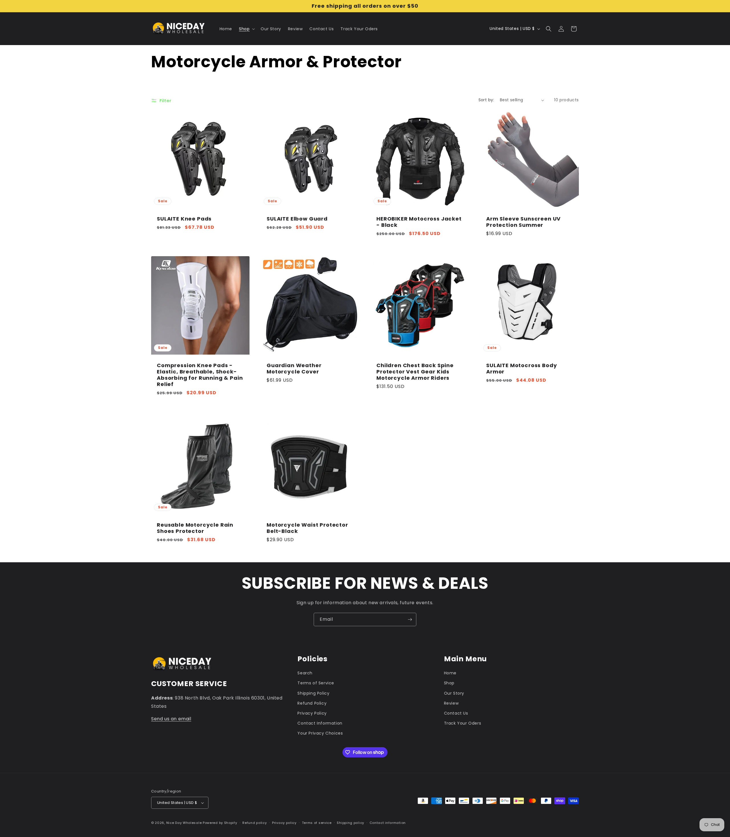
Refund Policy (312, 703)
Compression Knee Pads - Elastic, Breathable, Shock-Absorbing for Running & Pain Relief (200, 374)
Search (305, 673)
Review (451, 703)
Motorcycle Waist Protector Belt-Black (307, 528)
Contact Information (319, 723)
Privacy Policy (312, 713)
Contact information (388, 822)
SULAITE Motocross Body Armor (521, 368)
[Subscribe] (409, 619)
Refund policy (254, 822)
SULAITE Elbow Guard (297, 219)
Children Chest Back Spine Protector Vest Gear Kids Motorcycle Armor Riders (415, 371)
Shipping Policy (313, 693)
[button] (246, 29)
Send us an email (171, 718)
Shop (449, 683)
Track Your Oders (462, 723)
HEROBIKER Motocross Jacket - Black (419, 222)
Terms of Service (315, 683)
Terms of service (317, 822)
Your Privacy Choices (320, 733)
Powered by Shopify (220, 822)
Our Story (454, 693)
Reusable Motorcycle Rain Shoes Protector (195, 528)
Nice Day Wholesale (184, 822)
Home (450, 673)
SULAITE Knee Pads (184, 219)
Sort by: (486, 100)
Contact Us (456, 713)
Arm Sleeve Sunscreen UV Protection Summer (523, 222)
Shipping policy (350, 822)
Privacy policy (284, 822)
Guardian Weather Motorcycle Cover (294, 368)
